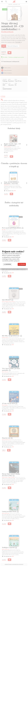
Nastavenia (8, 264)
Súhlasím (22, 264)
